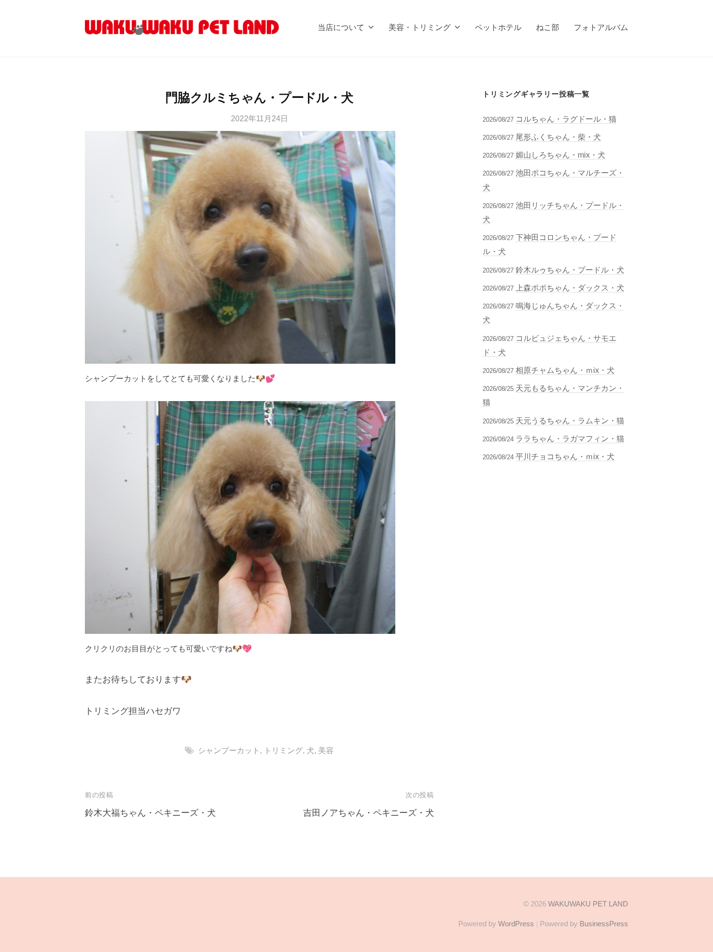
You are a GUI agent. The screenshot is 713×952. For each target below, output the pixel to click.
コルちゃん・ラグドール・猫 (566, 118)
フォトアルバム (601, 27)
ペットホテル (498, 27)
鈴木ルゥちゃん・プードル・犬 (570, 269)
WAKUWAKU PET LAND (588, 904)
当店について (341, 27)
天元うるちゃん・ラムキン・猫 (570, 420)
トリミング (283, 750)
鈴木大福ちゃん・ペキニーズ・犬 (150, 813)
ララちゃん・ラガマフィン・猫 (570, 438)
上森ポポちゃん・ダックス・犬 (570, 287)
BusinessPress (604, 924)
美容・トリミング (420, 27)
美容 (326, 750)
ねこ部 (547, 27)
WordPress (516, 924)
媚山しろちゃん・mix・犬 (560, 154)
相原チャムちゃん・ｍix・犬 (565, 370)
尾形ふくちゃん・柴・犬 (558, 136)
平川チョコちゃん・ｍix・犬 (565, 456)
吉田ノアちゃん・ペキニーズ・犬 (368, 813)
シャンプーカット (229, 750)
